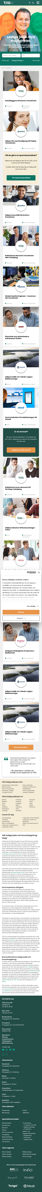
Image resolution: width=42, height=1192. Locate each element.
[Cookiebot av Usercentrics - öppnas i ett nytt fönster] (27, 572)
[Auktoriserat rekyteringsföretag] (6, 1054)
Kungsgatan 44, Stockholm (10, 1019)
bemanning (12, 854)
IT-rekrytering (27, 1123)
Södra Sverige (6, 1156)
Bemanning (5, 1112)
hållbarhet (12, 940)
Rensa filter (36, 60)
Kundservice (6, 1125)
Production (27, 1137)
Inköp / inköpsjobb (28, 658)
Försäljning (5, 1134)
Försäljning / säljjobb (29, 148)
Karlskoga (18, 799)
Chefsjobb (5, 819)
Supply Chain (28, 1139)
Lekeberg (9, 658)
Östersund (32, 807)
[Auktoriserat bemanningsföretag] (3, 1054)
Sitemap (5, 1037)
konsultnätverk (6, 991)
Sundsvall (9, 698)
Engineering (28, 1135)
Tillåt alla (21, 612)
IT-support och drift (7, 792)
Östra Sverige (6, 1152)
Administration (6, 1123)
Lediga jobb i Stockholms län (10, 825)
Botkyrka (4, 801)
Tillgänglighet (7, 1041)
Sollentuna (19, 807)
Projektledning (27, 789)
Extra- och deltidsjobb (8, 823)
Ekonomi (5, 1127)
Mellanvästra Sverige (29, 1154)
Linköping (9, 494)
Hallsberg (9, 344)
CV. (37, 872)
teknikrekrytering (33, 970)
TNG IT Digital (29, 967)
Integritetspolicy (7, 1039)
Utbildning (26, 1112)
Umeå (31, 801)
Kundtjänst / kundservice (29, 787)
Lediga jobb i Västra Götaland (31, 818)
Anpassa (20, 618)
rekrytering (5, 854)
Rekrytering (5, 1110)
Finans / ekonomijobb (29, 263)
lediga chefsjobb (6, 979)
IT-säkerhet (27, 1129)
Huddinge (5, 810)
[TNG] (9, 2)
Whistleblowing (7, 1043)
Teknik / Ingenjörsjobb (29, 303)
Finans (4, 1130)
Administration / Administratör (10, 785)
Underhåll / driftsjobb (28, 792)
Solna (8, 535)
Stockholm (9, 106)
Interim (25, 1110)
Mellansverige (27, 1152)
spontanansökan (8, 989)
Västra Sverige (7, 1154)
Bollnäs (8, 384)
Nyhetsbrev (6, 1035)
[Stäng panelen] (39, 572)
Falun (7, 739)
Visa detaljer (31, 606)
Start (3, 67)
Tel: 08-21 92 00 (7, 1007)
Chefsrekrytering (7, 1139)
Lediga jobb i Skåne (7, 827)
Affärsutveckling (6, 787)
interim (19, 854)
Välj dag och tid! (7, 1013)
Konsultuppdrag (6, 818)
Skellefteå (5, 1100)
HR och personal (7, 1132)
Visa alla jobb (20, 747)
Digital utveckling (29, 1127)
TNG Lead (16, 979)
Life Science (6, 1141)
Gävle (3, 805)
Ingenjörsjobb (6, 821)
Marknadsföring (7, 1137)
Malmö (17, 805)
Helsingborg (5, 809)
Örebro (31, 805)
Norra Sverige (27, 1156)
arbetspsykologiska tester (18, 872)
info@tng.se (6, 1004)
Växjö (7, 424)
